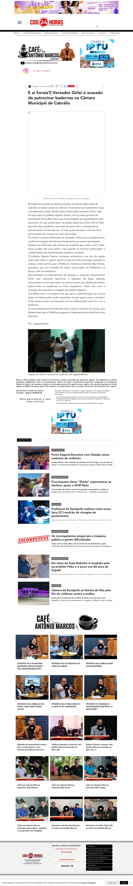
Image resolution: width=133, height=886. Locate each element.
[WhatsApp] (61, 86)
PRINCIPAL (91, 846)
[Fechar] (130, 882)
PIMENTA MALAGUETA (59, 477)
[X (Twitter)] (56, 86)
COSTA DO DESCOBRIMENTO (98, 858)
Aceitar (124, 883)
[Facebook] (52, 86)
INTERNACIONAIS (94, 869)
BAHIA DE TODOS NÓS (96, 861)
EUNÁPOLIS (56, 504)
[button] (70, 33)
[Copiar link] (77, 86)
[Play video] (66, 350)
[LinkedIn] (65, 86)
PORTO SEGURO (58, 450)
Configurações (112, 883)
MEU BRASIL (92, 865)
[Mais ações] (103, 86)
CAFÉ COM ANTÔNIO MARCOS (98, 850)
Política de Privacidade (87, 883)
